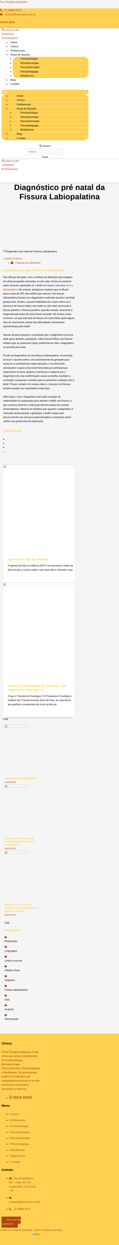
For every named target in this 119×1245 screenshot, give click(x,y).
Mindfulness (27, 75)
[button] (45, 92)
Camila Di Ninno (13, 258)
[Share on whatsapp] (37, 452)
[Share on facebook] (37, 439)
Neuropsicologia (29, 63)
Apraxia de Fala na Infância (28, 559)
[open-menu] (79, 177)
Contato (15, 84)
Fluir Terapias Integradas (13, 2)
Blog (13, 80)
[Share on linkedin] (37, 447)
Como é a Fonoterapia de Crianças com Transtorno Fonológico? (20, 841)
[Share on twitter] (37, 443)
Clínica (14, 46)
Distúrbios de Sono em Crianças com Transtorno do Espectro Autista (21, 907)
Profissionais (18, 50)
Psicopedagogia (29, 71)
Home (14, 42)
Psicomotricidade (30, 67)
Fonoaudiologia (29, 58)
